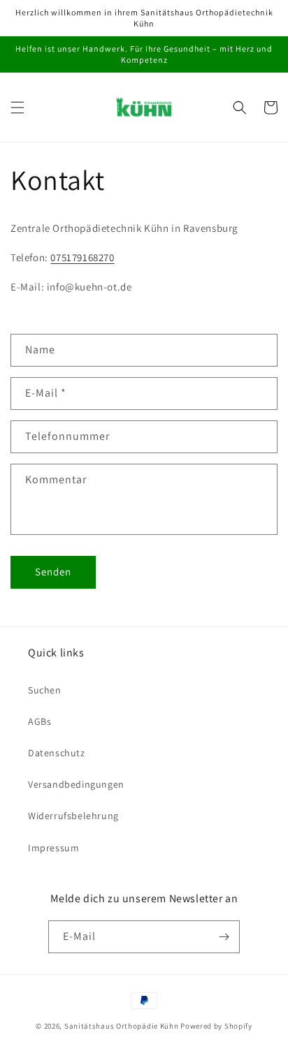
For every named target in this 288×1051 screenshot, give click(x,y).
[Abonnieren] (223, 936)
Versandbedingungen (76, 784)
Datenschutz (56, 753)
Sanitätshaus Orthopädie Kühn (121, 1026)
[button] (17, 107)
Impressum (53, 847)
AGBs (39, 721)
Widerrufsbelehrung (73, 815)
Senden (53, 571)
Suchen (45, 690)
